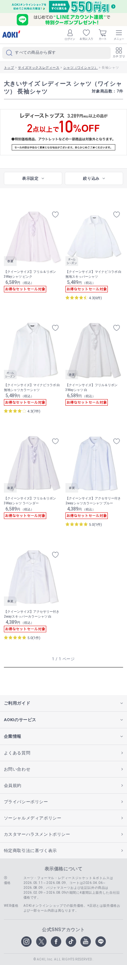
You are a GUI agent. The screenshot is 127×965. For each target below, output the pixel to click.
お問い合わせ (17, 769)
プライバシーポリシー (26, 801)
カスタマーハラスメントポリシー (37, 834)
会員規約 (12, 785)
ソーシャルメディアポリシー (33, 818)
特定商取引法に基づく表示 (30, 850)
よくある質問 (17, 752)
